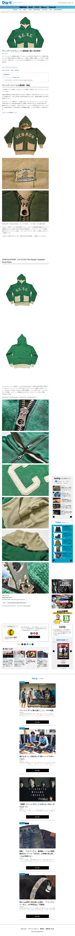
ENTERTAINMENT (58, 9)
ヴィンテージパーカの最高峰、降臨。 (12, 77)
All (56, 481)
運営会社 (42, 928)
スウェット (15, 67)
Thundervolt (65, 483)
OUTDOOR (44, 9)
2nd (63, 481)
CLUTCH (8, 70)
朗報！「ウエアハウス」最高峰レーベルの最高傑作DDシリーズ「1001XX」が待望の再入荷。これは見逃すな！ (42, 664)
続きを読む (37, 722)
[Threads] (25, 644)
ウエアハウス (8, 67)
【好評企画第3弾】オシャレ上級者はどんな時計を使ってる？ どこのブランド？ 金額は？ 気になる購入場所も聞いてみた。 (66, 501)
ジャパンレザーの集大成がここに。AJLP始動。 (37, 710)
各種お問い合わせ (50, 928)
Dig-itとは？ (24, 928)
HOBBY (24, 9)
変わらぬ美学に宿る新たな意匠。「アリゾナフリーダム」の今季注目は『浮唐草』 (37, 903)
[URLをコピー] (33, 644)
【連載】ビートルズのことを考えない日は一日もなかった (37, 805)
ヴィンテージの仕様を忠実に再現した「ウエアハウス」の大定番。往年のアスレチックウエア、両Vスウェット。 (8, 664)
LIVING (30, 9)
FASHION (15, 9)
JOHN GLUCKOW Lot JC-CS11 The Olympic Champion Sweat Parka (18, 80)
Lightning (60, 481)
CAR (20, 9)
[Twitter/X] (22, 644)
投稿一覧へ (34, 636)
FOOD (50, 9)
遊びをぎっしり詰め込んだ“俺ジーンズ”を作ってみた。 (36, 757)
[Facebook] (27, 644)
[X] (72, 2)
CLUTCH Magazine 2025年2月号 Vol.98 (16, 602)
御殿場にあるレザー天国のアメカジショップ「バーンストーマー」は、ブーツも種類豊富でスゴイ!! (66, 489)
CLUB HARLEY (59, 483)
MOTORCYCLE (36, 9)
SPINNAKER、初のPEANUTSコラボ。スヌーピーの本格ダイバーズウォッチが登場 (66, 495)
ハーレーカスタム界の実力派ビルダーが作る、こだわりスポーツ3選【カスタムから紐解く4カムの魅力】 (66, 507)
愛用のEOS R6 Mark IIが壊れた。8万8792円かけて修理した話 (66, 512)
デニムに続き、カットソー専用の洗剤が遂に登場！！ (31, 662)
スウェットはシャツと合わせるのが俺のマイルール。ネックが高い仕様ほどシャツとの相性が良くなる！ (19, 663)
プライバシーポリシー (33, 928)
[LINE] (30, 644)
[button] (53, 517)
